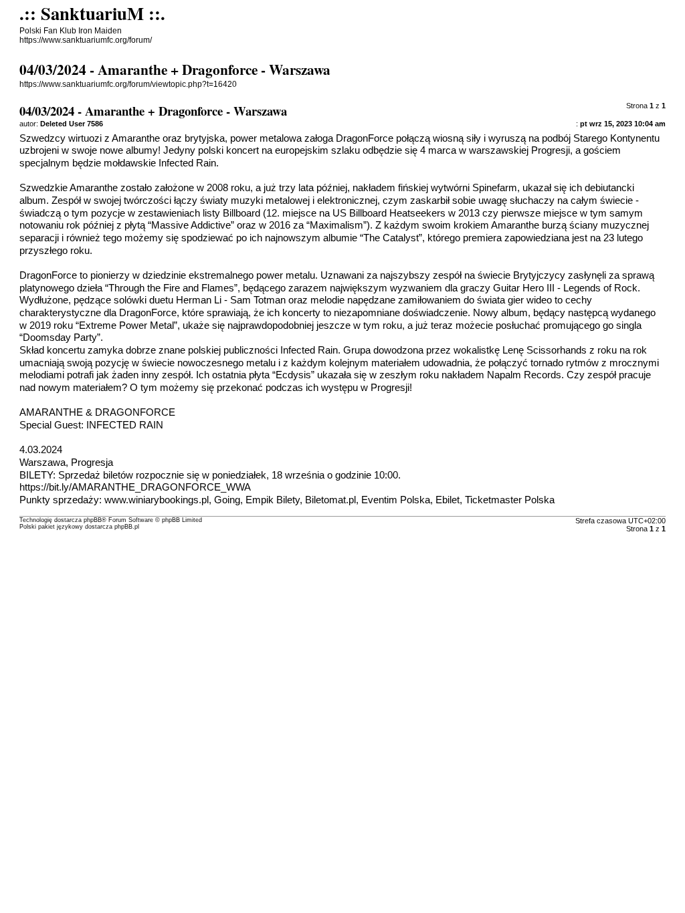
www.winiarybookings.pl (156, 500)
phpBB (93, 520)
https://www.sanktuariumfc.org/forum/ (85, 40)
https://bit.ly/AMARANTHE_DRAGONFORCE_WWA (135, 487)
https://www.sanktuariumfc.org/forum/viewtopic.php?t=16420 (128, 84)
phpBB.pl (126, 526)
